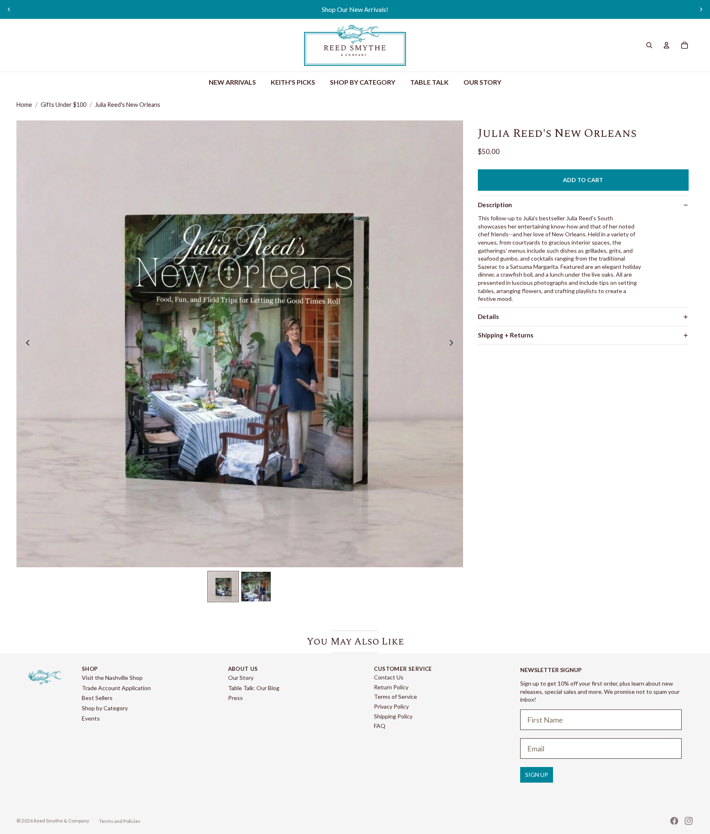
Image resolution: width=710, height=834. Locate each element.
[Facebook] (674, 821)
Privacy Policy (391, 706)
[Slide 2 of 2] (256, 586)
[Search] (649, 45)
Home (24, 104)
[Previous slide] (9, 9)
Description (495, 204)
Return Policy (391, 687)
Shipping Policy (393, 716)
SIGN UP (536, 774)
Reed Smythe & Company (61, 821)
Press (235, 697)
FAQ (379, 725)
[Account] (666, 45)
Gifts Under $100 (63, 104)
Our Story (241, 677)
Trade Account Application (116, 687)
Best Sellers (97, 697)
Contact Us (388, 677)
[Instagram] (689, 821)
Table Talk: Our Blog (253, 687)
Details (488, 316)
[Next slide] (701, 9)
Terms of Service (395, 696)
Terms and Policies (120, 821)
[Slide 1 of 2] (223, 586)
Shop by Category (105, 708)
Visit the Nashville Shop (112, 677)
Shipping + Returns (505, 335)
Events (91, 718)
